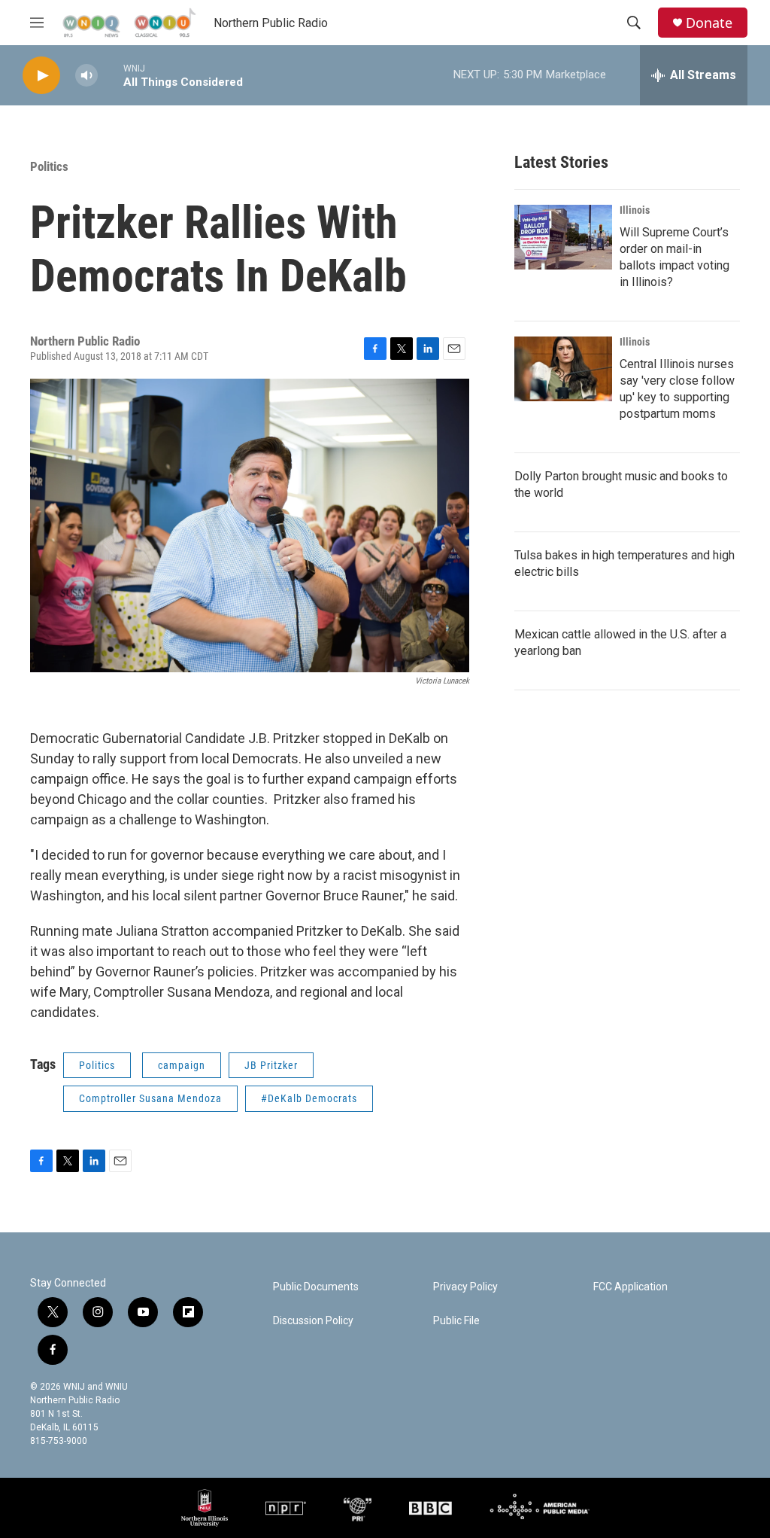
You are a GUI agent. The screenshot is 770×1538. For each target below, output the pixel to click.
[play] (41, 75)
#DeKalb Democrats (309, 1098)
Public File (456, 1320)
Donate (709, 23)
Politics (49, 166)
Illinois (635, 210)
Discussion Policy (313, 1320)
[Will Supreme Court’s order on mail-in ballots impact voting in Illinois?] (563, 237)
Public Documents (316, 1287)
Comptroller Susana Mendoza (150, 1098)
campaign (181, 1065)
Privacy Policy (465, 1287)
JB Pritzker (271, 1065)
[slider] (110, 75)
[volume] (86, 76)
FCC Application (630, 1287)
